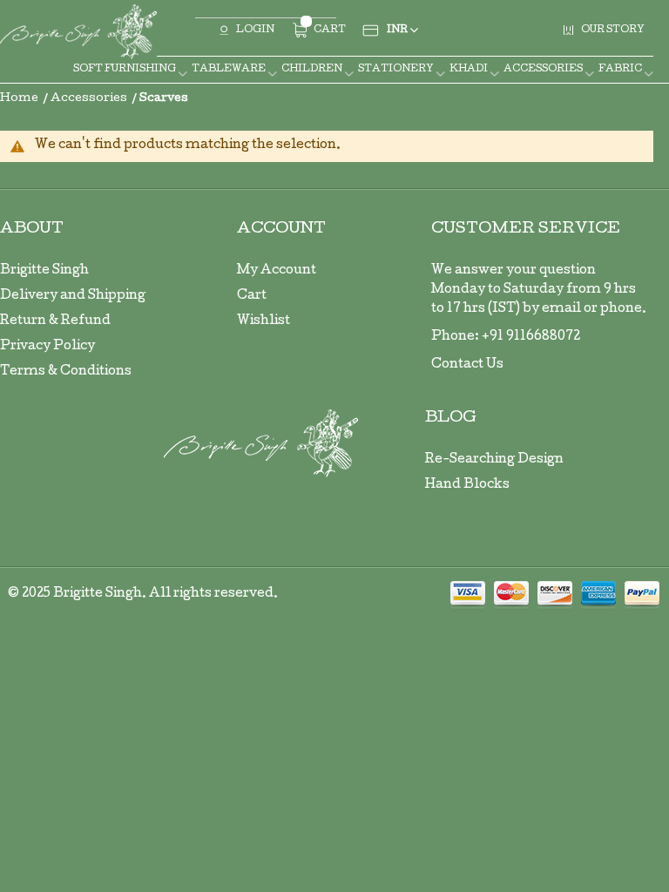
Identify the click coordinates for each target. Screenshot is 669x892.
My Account (276, 271)
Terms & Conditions (66, 372)
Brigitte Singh (44, 271)
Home (20, 99)
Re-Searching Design (494, 460)
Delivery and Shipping (72, 296)
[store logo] (78, 31)
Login (255, 30)
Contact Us (467, 365)
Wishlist (263, 321)
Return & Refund (55, 321)
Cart (252, 296)
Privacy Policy (47, 347)
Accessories (90, 99)
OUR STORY (613, 30)
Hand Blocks (467, 485)
